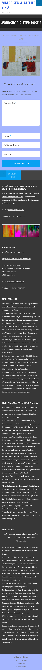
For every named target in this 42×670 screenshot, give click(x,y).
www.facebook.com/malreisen (13, 252)
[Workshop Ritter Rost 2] (21, 76)
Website (7, 154)
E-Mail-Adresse (12, 145)
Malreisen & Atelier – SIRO (20, 5)
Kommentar (10, 102)
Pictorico (24, 660)
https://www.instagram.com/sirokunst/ (16, 259)
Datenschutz (21, 667)
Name (7, 136)
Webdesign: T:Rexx (21, 657)
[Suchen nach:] (15, 12)
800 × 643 (22, 36)
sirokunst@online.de (16, 210)
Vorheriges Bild (13, 175)
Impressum (21, 663)
